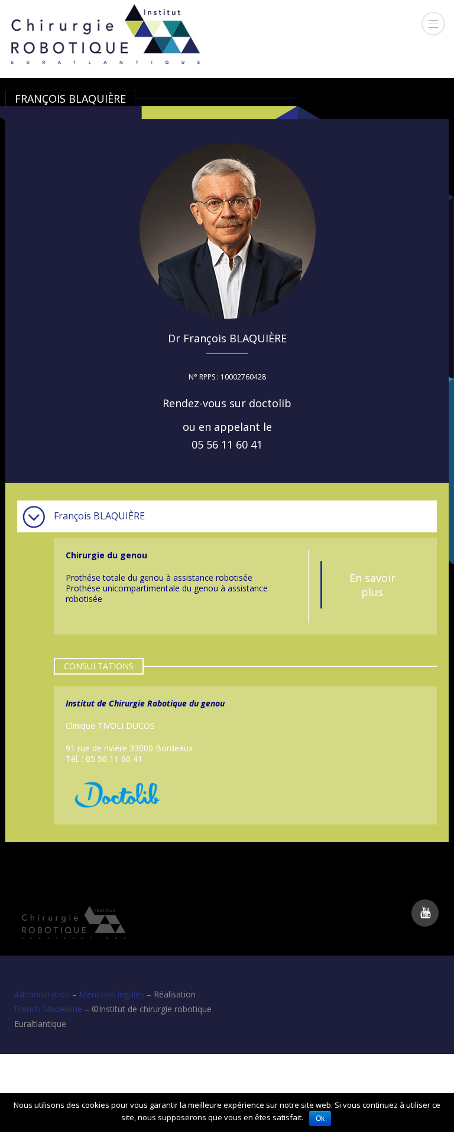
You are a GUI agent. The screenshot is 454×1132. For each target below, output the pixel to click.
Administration (42, 994)
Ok (320, 1118)
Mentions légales (111, 994)
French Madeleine (48, 1009)
